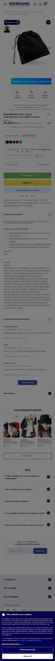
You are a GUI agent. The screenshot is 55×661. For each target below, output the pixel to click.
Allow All (27, 656)
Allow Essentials (27, 650)
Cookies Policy (24, 640)
